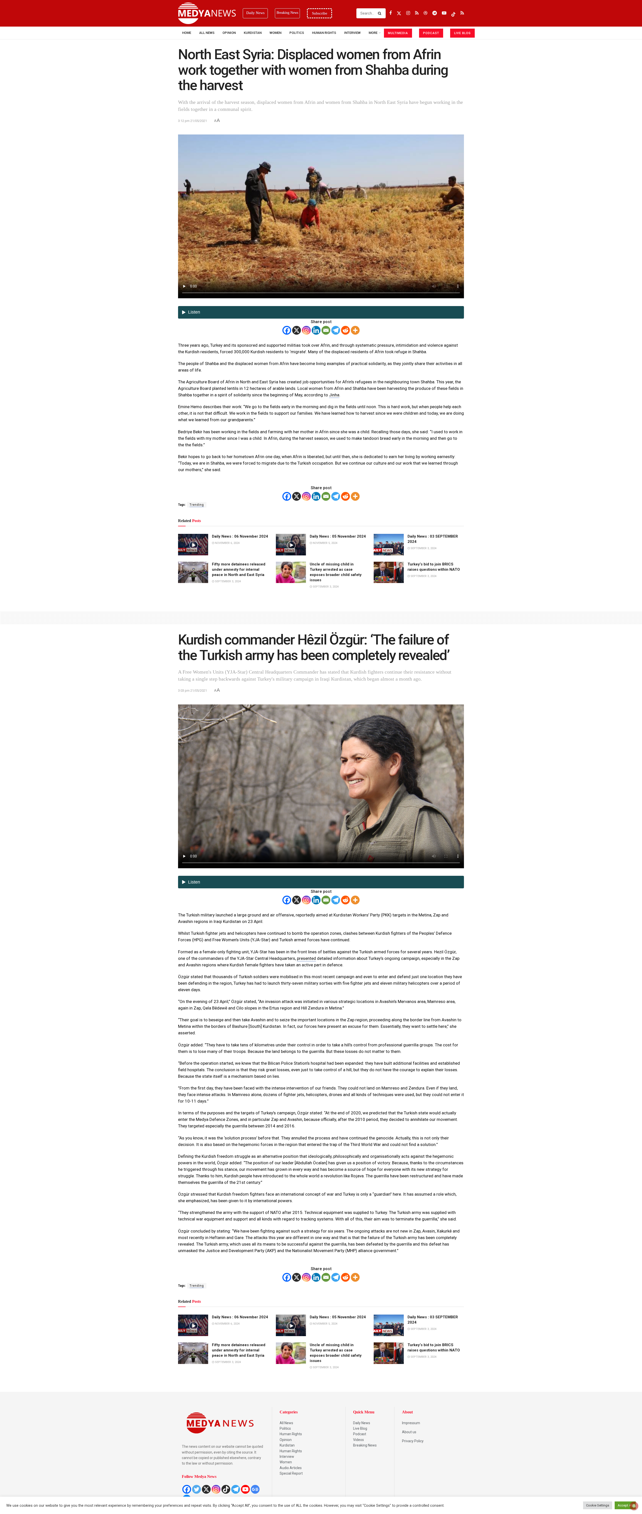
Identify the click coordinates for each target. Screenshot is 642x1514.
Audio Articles (291, 1468)
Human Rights (324, 33)
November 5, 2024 (324, 543)
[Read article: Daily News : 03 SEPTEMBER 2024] (389, 544)
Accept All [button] (625, 1505)
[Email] (326, 330)
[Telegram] (335, 330)
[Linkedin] (316, 330)
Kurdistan (253, 33)
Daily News (361, 1423)
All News (206, 33)
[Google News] (255, 1489)
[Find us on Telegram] (434, 13)
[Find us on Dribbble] (425, 13)
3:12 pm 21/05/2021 (192, 121)
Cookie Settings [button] (597, 1505)
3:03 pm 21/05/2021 (192, 690)
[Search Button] (380, 13)
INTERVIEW (352, 33)
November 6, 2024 (226, 543)
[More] (355, 330)
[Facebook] (286, 330)
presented (306, 958)
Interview (287, 1457)
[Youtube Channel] (245, 1489)
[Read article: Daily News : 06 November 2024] (193, 544)
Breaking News (365, 1445)
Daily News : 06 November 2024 (240, 536)
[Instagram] (306, 330)
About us (409, 1432)
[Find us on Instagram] (408, 13)
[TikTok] (225, 1489)
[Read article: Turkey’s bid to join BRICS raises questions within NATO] (389, 572)
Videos (358, 1440)
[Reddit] (345, 330)
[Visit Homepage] (207, 13)
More (373, 33)
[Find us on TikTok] (453, 13)
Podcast (359, 1434)
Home (186, 33)
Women (275, 33)
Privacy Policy (413, 1441)
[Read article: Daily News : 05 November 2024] (291, 544)
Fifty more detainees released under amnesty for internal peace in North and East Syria (238, 569)
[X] (296, 330)
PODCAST (431, 33)
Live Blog (360, 1428)
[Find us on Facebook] (390, 13)
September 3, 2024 (423, 548)
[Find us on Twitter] (399, 13)
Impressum (411, 1423)
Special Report (291, 1473)
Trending (197, 505)
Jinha (334, 394)
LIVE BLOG (462, 33)
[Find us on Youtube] (444, 13)
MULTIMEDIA (398, 33)
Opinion (229, 33)
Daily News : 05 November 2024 (338, 536)
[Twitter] (196, 1489)
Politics (296, 33)
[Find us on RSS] (417, 13)
